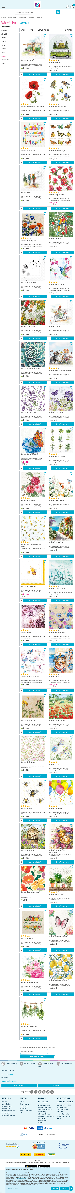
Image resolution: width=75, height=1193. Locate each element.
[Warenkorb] (72, 6)
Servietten (31, 18)
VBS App (40, 1123)
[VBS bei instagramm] (36, 1092)
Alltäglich (4, 34)
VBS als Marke (5, 1108)
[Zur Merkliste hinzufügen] (44, 35)
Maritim (3, 49)
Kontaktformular (19, 1085)
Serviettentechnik (22, 18)
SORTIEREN (68, 30)
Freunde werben (24, 1106)
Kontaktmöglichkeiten (63, 1114)
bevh (38, 1143)
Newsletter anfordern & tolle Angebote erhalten (37, 1047)
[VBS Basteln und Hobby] (37, 4)
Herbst (3, 45)
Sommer (3, 56)
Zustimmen (64, 1188)
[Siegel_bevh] (38, 1146)
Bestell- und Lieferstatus (64, 1116)
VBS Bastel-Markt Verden (8, 1111)
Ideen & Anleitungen (26, 1111)
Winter (3, 63)
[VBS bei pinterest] (40, 1092)
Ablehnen (55, 1188)
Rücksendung (42, 1112)
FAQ (21, 1113)
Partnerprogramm (6, 1106)
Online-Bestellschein (44, 1105)
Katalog (22, 1102)
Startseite (3, 18)
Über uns (4, 1102)
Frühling (3, 41)
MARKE (31, 30)
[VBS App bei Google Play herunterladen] (31, 1167)
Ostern (3, 52)
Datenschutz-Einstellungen (46, 1116)
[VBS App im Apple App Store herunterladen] (44, 1167)
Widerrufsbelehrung (44, 1114)
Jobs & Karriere (6, 1104)
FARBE (23, 30)
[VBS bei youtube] (44, 1092)
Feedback (56, 1085)
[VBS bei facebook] (32, 1092)
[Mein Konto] (67, 6)
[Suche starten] (58, 12)
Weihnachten (5, 60)
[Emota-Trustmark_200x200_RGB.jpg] (63, 1145)
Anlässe (3, 38)
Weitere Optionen (13, 1188)
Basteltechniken (12, 18)
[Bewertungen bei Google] (12, 1145)
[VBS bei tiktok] (48, 1092)
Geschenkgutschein (25, 1104)
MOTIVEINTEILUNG (43, 30)
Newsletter (23, 1108)
